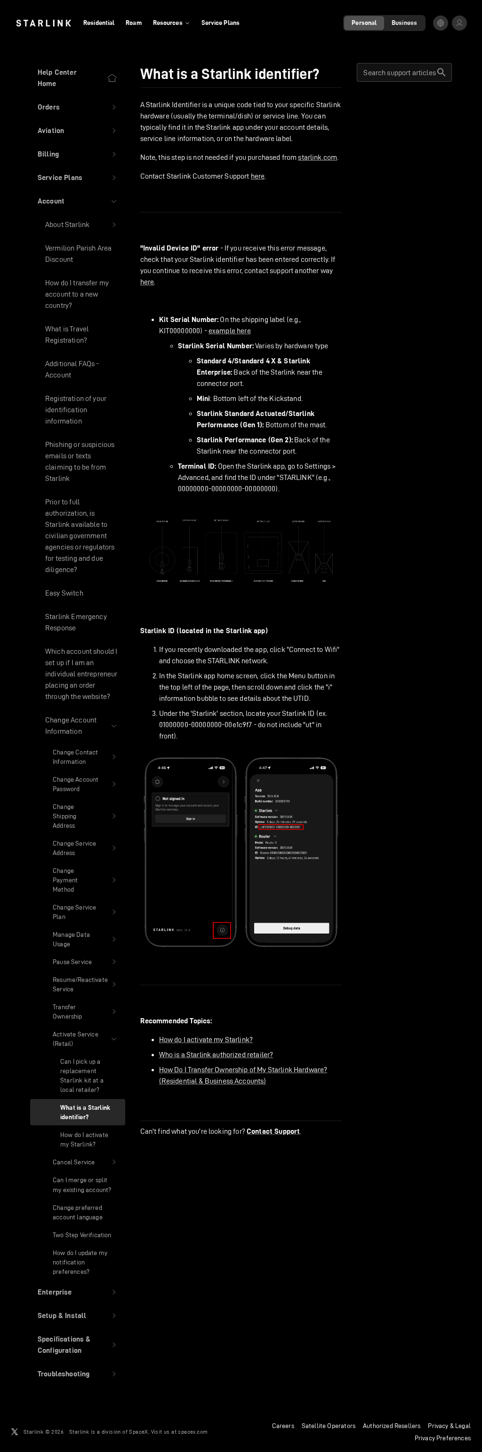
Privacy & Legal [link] (449, 1425)
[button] (77, 107)
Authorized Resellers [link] (391, 1425)
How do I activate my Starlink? (206, 1040)
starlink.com (317, 157)
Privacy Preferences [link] (443, 1438)
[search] (441, 72)
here (258, 176)
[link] (43, 23)
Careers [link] (283, 1425)
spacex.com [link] (193, 1431)
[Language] (440, 23)
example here (230, 331)
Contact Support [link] (273, 1131)
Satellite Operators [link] (328, 1425)
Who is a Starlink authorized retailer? (216, 1055)
